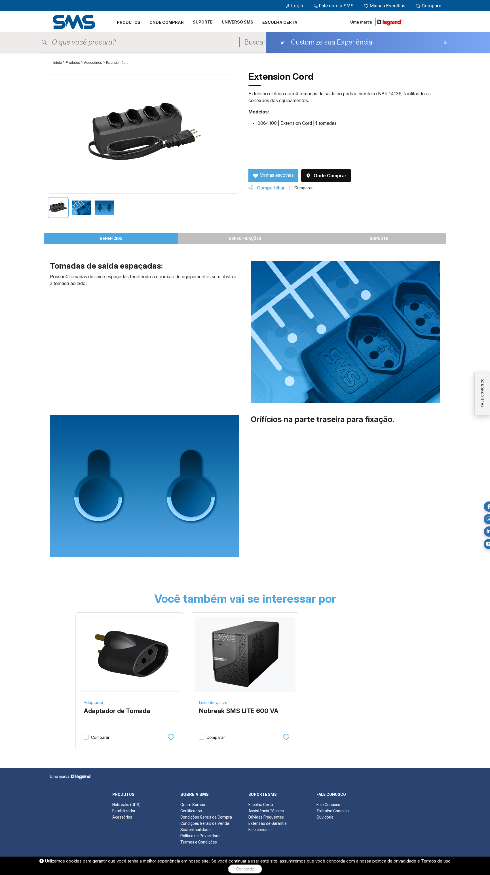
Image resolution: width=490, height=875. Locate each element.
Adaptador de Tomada (117, 710)
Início (57, 63)
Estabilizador (124, 811)
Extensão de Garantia (267, 823)
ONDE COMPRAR (166, 22)
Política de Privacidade (200, 836)
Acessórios (93, 63)
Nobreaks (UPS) (126, 804)
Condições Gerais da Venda (204, 823)
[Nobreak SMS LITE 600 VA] (245, 654)
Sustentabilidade (195, 829)
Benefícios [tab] (111, 238)
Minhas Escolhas (388, 6)
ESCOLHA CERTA (279, 22)
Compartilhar (270, 188)
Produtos (73, 63)
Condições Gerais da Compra (206, 817)
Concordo (245, 869)
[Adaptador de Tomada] (130, 654)
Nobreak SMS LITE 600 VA (238, 710)
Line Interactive (213, 702)
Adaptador (94, 702)
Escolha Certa (260, 804)
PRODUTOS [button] (128, 22)
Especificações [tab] (245, 238)
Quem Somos (192, 804)
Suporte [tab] (379, 238)
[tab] (58, 207)
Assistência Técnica (266, 811)
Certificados (191, 811)
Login (297, 6)
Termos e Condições (198, 842)
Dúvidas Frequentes (266, 817)
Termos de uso (436, 861)
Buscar (254, 42)
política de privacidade (394, 861)
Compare (431, 6)
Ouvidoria (324, 817)
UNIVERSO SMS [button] (237, 22)
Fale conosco (260, 829)
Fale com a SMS (336, 6)
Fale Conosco (328, 804)
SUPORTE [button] (203, 22)
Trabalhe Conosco (332, 811)
